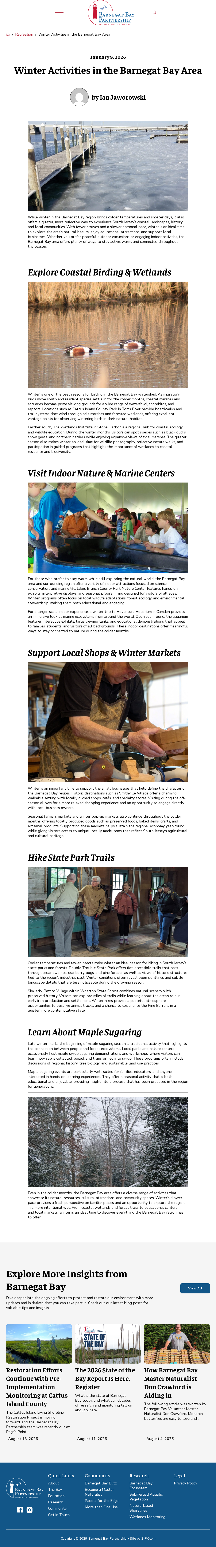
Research (55, 1502)
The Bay (55, 1489)
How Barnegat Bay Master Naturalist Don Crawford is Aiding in (170, 1382)
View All (195, 1288)
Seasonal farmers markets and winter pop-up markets (73, 816)
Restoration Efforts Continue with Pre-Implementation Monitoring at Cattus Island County (37, 1387)
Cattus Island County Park (95, 409)
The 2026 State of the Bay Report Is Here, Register (105, 1378)
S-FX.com (148, 1538)
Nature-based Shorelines (141, 1508)
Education (56, 1496)
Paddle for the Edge (102, 1500)
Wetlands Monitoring (147, 1517)
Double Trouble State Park (92, 967)
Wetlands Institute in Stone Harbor (91, 427)
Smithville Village (133, 793)
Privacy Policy (185, 1483)
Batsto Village (56, 990)
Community (57, 1508)
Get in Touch (59, 1514)
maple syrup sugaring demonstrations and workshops (103, 1053)
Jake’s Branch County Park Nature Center (111, 588)
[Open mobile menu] (59, 12)
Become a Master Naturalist (99, 1492)
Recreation (24, 34)
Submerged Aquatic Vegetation (146, 1497)
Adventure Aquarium (134, 611)
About (53, 1483)
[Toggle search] (154, 12)
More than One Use (101, 1507)
